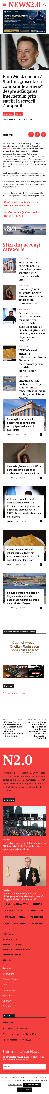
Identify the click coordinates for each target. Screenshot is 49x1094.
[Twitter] (37, 134)
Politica (19, 114)
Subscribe (24, 1074)
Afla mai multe (15, 1084)
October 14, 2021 (14, 216)
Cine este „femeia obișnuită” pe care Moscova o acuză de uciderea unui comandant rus (31, 296)
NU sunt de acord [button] (32, 1085)
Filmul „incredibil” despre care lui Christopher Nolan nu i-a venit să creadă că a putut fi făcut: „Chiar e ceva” (23, 896)
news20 (12, 119)
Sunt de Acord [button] (24, 1089)
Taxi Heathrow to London (14, 693)
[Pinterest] (43, 134)
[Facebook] (31, 134)
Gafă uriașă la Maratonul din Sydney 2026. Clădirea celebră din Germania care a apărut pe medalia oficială (24, 846)
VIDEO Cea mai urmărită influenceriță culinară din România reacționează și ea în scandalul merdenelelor (32, 360)
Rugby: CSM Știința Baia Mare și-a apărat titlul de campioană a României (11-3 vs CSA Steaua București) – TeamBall (37, 730)
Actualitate (8, 114)
